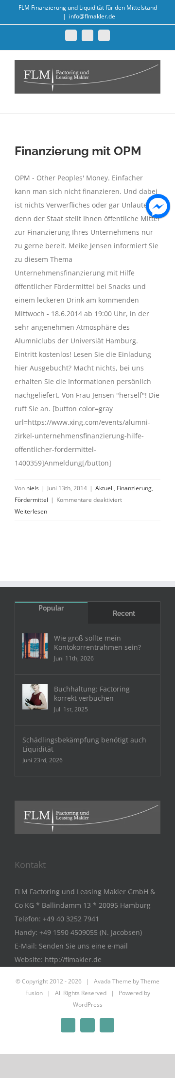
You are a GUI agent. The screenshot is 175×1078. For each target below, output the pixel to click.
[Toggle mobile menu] (156, 99)
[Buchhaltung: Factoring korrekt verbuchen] (35, 696)
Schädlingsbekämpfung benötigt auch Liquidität (84, 744)
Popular (51, 608)
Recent (124, 613)
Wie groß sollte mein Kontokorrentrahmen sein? (97, 642)
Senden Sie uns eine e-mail (83, 945)
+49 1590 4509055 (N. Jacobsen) (90, 932)
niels (32, 488)
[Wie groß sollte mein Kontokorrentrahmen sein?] (35, 646)
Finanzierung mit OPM (78, 151)
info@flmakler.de (92, 16)
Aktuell (104, 488)
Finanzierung (134, 488)
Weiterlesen (31, 511)
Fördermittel (31, 500)
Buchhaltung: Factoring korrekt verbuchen (92, 693)
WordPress (88, 1004)
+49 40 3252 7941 (71, 918)
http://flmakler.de (73, 959)
